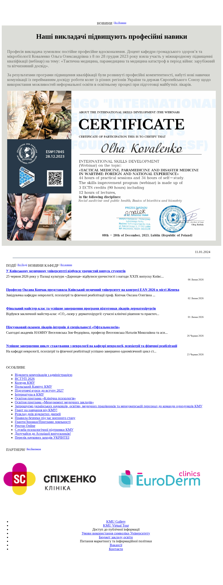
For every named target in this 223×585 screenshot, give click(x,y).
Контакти (116, 549)
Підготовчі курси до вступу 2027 (39, 390)
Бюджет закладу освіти (116, 537)
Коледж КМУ (25, 382)
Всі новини (66, 264)
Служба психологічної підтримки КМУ (44, 430)
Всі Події (22, 264)
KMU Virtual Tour (116, 525)
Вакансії (116, 545)
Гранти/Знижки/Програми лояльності (43, 422)
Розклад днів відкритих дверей (38, 414)
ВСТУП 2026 (25, 379)
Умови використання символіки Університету (116, 533)
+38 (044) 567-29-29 (117, 564)
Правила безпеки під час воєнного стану (45, 418)
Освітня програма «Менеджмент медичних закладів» (54, 402)
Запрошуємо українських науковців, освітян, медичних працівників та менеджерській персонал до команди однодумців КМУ (108, 406)
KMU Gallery (116, 521)
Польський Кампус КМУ (33, 386)
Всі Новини (120, 22)
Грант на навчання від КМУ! (36, 410)
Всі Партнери (34, 448)
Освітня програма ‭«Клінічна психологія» (45, 398)
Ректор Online (25, 426)
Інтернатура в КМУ (29, 394)
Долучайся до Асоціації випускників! (43, 433)
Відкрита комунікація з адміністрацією (43, 375)
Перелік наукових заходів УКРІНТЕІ (42, 437)
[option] (58, 479)
